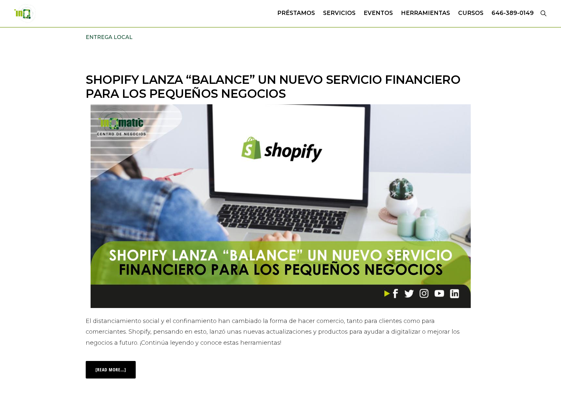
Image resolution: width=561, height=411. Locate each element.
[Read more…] (115, 367)
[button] (543, 13)
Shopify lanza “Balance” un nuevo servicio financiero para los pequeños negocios (273, 86)
